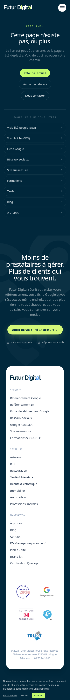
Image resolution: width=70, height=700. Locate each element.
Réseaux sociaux (18, 159)
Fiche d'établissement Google (29, 411)
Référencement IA (22, 404)
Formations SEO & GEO (25, 438)
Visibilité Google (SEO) (21, 127)
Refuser (24, 695)
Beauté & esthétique (23, 484)
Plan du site (18, 550)
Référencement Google (25, 398)
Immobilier (17, 490)
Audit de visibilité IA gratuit (33, 330)
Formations (14, 180)
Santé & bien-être (21, 477)
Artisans (15, 457)
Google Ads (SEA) (21, 424)
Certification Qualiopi (24, 563)
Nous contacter (35, 95)
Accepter (38, 695)
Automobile (18, 497)
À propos (13, 212)
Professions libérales (24, 504)
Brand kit (16, 556)
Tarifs (10, 191)
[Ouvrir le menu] (62, 8)
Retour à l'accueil (35, 73)
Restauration (18, 470)
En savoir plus (41, 688)
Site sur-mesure (17, 170)
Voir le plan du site (35, 84)
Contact (15, 536)
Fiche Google (15, 149)
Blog (10, 202)
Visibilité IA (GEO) (18, 138)
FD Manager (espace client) (28, 543)
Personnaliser (10, 695)
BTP (12, 464)
